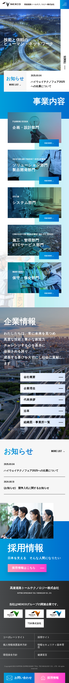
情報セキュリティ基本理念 (51, 645)
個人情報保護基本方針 (15, 644)
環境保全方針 (10, 655)
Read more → (49, 143)
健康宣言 (42, 655)
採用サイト (44, 637)
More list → (15, 84)
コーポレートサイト (14, 637)
